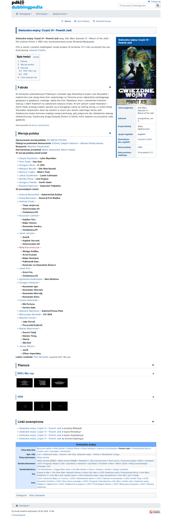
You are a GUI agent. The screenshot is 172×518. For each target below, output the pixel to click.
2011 (151, 152)
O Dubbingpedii (18, 515)
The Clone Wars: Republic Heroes (66, 472)
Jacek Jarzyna (26, 233)
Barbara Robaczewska (91, 143)
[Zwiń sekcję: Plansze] (153, 365)
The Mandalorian (44, 469)
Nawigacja (24, 13)
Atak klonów (58, 448)
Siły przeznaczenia (98, 460)
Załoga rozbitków (120, 469)
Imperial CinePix (145, 139)
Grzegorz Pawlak (28, 182)
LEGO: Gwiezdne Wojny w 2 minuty (52, 478)
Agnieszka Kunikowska (30, 279)
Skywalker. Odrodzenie (60, 451)
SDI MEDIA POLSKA (57, 140)
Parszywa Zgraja (128, 460)
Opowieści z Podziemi (97, 463)
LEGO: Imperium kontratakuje (109, 478)
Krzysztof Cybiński (28, 215)
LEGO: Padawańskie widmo (82, 478)
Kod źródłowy (83, 21)
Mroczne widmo (44, 448)
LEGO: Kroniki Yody (132, 478)
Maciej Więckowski (29, 328)
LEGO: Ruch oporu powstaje (68, 481)
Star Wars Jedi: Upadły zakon (63, 475)
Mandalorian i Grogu (110, 454)
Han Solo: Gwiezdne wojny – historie (84, 454)
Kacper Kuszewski (28, 158)
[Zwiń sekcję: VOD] (153, 397)
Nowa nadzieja (88, 448)
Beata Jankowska (51, 149)
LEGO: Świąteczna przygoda (71, 484)
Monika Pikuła (26, 178)
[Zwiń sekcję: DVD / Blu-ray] (153, 373)
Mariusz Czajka (27, 172)
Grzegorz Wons (27, 165)
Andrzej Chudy (26, 201)
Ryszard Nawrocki (28, 185)
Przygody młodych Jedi (53, 463)
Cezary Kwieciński (28, 300)
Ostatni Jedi (42, 451)
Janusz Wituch (26, 346)
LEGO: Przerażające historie (99, 484)
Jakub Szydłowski (28, 175)
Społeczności (59, 13)
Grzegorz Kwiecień (28, 282)
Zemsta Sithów (73, 448)
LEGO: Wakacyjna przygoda (125, 484)
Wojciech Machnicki (29, 311)
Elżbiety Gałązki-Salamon (65, 143)
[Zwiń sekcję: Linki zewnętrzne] (153, 421)
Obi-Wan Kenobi (79, 469)
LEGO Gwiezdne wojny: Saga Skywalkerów (97, 475)
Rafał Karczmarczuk (29, 247)
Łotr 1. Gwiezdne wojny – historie (51, 454)
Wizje (140, 460)
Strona (68, 21)
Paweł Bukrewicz (27, 198)
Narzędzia (23, 505)
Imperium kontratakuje (107, 448)
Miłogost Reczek (27, 168)
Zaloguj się (156, 1)
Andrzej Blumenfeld (29, 194)
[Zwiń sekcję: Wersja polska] (110, 133)
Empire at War (43, 472)
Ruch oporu (114, 460)
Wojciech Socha (27, 317)
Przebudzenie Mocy (141, 448)
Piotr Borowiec (41, 357)
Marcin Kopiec (68, 149)
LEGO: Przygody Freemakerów (96, 481)
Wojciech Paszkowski (38, 146)
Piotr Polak (24, 161)
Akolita (108, 469)
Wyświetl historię (103, 21)
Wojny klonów (43, 457)
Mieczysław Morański (30, 314)
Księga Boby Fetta (62, 469)
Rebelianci (83, 460)
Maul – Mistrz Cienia (118, 463)
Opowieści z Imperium (76, 463)
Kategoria (21, 495)
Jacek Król (24, 268)
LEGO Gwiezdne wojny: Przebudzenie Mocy (119, 472)
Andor (91, 469)
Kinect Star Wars (90, 472)
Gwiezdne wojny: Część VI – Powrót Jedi (40, 428)
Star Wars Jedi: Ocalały (128, 475)
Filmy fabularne (37, 495)
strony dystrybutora (40, 125)
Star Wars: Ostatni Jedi (122, 481)
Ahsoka (99, 469)
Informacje (41, 13)
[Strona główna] (27, 4)
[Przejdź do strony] (158, 5)
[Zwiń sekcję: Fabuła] (110, 87)
